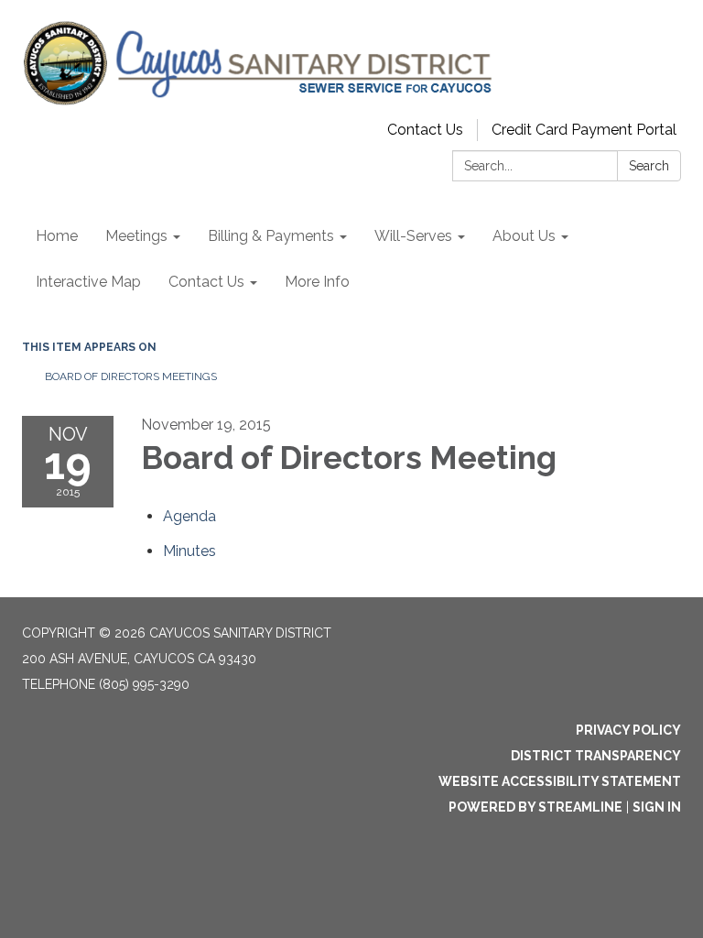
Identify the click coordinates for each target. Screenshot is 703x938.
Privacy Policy (628, 730)
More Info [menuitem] (317, 281)
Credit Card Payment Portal (584, 129)
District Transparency (596, 755)
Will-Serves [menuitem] (413, 236)
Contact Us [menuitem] (206, 281)
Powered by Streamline (535, 807)
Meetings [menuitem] (136, 236)
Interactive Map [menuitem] (88, 281)
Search (649, 165)
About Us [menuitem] (524, 236)
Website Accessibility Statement (559, 781)
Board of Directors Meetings (131, 376)
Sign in (657, 807)
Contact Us (425, 129)
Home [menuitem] (57, 236)
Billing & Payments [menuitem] (271, 236)
